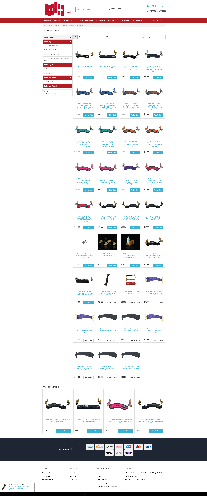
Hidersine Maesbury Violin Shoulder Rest (131, 292)
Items (160, 6)
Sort (138, 37)
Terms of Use (102, 473)
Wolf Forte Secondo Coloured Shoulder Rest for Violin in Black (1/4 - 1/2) (131, 68)
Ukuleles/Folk (68, 20)
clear (56, 94)
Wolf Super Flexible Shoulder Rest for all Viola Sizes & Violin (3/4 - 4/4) (84, 293)
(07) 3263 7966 (155, 11)
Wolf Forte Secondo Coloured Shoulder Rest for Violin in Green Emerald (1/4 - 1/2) (84, 143)
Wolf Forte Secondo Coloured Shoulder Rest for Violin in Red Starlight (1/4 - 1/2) (154, 181)
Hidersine (50, 69)
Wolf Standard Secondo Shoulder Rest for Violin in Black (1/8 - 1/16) (154, 255)
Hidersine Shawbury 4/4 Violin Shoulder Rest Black (107, 329)
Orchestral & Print (139, 20)
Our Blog (73, 476)
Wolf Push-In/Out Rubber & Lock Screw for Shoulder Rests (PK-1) (84, 255)
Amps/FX (47, 20)
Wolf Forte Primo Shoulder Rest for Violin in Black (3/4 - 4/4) (108, 67)
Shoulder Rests (81, 25)
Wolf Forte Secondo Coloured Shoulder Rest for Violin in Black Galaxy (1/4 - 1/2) (154, 68)
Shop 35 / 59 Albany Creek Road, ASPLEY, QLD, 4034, (144, 473)
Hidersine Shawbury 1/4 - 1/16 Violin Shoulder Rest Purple (154, 293)
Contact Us (73, 479)
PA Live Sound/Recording (118, 20)
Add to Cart (89, 77)
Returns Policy (102, 483)
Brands (152, 20)
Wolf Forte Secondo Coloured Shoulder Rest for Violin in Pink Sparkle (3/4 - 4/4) (107, 181)
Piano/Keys (100, 20)
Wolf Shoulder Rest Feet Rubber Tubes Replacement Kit (131, 255)
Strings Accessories (67, 25)
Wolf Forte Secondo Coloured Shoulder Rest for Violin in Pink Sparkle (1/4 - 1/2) (84, 181)
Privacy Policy (102, 479)
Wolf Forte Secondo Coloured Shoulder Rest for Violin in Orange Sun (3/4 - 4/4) (154, 143)
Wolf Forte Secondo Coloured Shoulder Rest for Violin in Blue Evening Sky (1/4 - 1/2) (85, 106)
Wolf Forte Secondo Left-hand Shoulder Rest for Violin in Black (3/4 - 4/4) (131, 218)
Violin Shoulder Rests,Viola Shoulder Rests (56, 59)
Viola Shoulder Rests (52, 50)
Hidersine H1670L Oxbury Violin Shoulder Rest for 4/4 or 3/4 (108, 293)
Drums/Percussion (85, 20)
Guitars (57, 20)
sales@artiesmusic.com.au (136, 479)
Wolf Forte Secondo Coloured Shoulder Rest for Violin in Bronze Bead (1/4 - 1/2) (131, 106)
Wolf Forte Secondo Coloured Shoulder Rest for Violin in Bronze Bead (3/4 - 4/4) (154, 106)
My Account (46, 473)
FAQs (99, 476)
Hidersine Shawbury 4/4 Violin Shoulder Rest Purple (154, 330)
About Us (73, 473)
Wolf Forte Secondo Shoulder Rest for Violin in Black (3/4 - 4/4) (154, 218)
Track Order (46, 476)
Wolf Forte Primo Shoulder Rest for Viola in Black (84, 67)
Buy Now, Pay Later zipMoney (107, 486)
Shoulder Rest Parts (52, 45)
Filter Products (49, 37)
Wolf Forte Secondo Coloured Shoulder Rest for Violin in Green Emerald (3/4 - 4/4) (107, 143)
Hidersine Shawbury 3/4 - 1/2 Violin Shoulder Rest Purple (84, 330)
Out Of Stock (112, 303)
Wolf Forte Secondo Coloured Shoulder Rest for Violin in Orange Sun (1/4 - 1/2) (131, 143)
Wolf (48, 73)
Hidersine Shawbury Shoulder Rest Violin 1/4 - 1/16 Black (85, 368)
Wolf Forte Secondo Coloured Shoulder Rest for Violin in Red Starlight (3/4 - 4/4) (84, 219)
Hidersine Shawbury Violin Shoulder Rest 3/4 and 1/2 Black (131, 368)
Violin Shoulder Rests (52, 54)
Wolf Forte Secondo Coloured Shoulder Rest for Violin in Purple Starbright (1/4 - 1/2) (131, 181)
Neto (125, 494)
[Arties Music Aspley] (56, 9)
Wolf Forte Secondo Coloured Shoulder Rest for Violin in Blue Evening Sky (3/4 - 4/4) (108, 106)
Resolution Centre (47, 479)
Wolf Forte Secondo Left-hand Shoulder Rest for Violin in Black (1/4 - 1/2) (108, 218)
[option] (57, 411)
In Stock (50, 81)
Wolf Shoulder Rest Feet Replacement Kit (107, 254)
